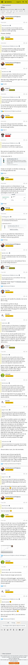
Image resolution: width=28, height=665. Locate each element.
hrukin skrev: (5, 323)
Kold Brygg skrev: (6, 216)
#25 (26, 121)
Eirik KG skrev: (5, 354)
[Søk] (26, 1)
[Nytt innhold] (23, 1)
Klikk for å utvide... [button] (14, 229)
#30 (26, 272)
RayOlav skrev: (5, 253)
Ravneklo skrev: (5, 71)
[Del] (24, 22)
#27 (26, 183)
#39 (26, 566)
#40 (26, 596)
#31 (26, 296)
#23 (26, 68)
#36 (26, 473)
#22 (26, 43)
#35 (26, 406)
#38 (26, 520)
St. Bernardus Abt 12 (12, 159)
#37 (26, 502)
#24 (26, 94)
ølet (13, 12)
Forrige (13, 622)
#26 (26, 140)
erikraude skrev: (5, 25)
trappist (2, 12)
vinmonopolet (9, 12)
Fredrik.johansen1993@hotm (8, 9)
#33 (26, 351)
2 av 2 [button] (18, 622)
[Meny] (2, 2)
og (12, 111)
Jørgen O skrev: (5, 410)
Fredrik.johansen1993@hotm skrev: (10, 46)
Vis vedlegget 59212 (11, 331)
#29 (26, 249)
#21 (26, 22)
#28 (26, 213)
